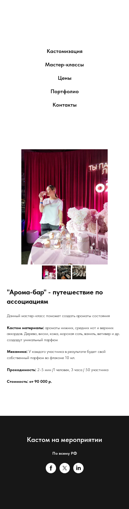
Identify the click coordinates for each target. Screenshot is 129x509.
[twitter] (65, 471)
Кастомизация (65, 51)
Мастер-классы (64, 64)
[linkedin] (78, 471)
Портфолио (65, 91)
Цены (65, 78)
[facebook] (51, 471)
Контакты (65, 104)
